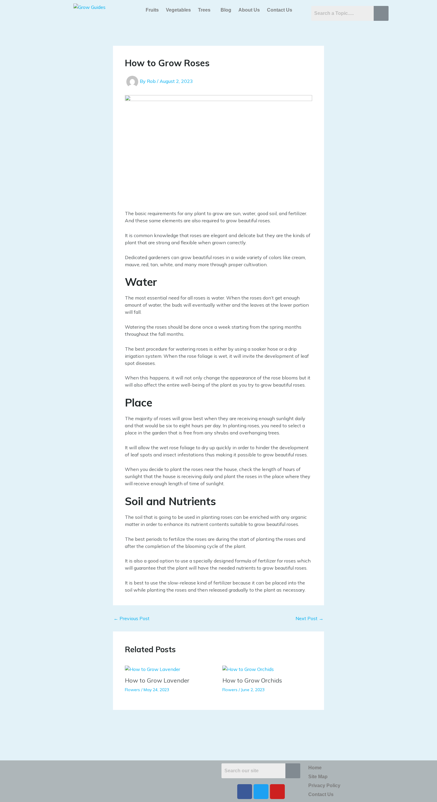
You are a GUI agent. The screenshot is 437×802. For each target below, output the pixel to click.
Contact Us (279, 9)
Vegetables (178, 9)
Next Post (309, 618)
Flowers (132, 689)
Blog (226, 9)
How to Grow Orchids (252, 680)
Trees (204, 9)
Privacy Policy (324, 785)
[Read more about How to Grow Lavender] (152, 669)
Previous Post (132, 618)
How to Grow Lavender (157, 680)
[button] (206, 10)
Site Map (318, 776)
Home (315, 767)
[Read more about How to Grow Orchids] (248, 669)
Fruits (152, 9)
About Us (249, 9)
